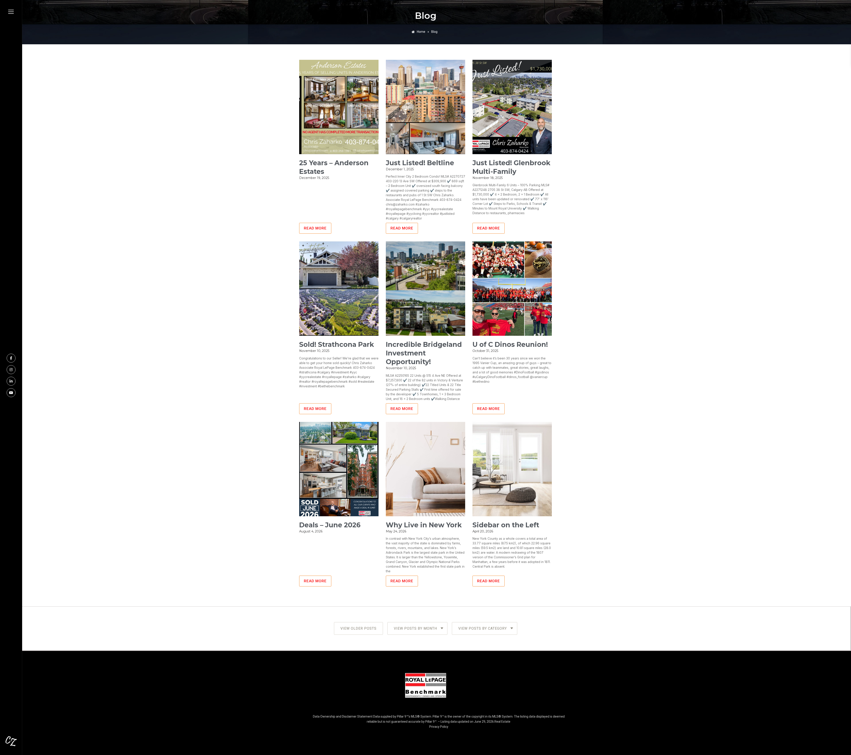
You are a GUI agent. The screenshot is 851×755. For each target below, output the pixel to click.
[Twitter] (11, 392)
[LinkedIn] (11, 381)
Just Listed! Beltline (420, 163)
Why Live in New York (424, 525)
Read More (315, 228)
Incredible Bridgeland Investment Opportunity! (424, 353)
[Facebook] (11, 358)
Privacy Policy (438, 726)
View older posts (358, 628)
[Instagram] (11, 369)
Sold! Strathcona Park (336, 344)
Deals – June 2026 (330, 525)
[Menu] (11, 12)
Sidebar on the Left (505, 525)
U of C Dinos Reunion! (510, 344)
